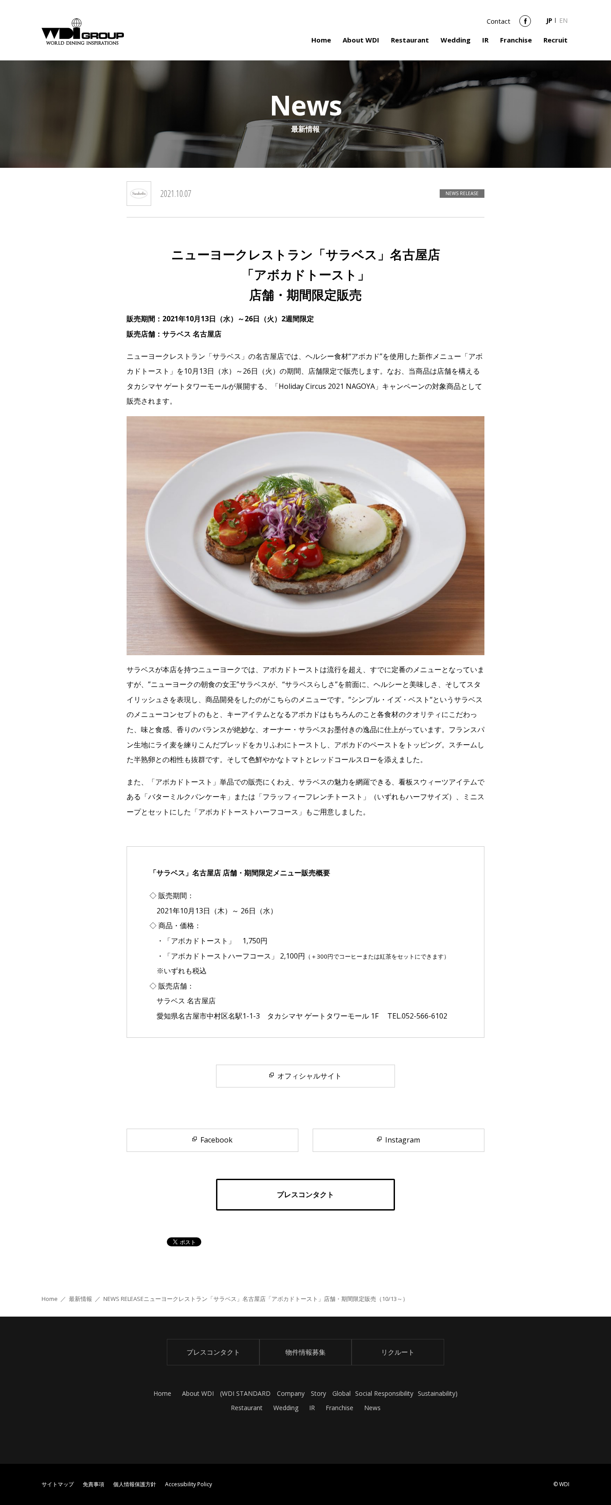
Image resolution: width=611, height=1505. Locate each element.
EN (563, 20)
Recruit (555, 39)
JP (549, 20)
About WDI (361, 39)
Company (291, 1393)
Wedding (456, 39)
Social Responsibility (384, 1393)
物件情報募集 (305, 1351)
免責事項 (93, 1484)
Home (321, 39)
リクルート (398, 1351)
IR (485, 39)
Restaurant (410, 39)
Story (318, 1393)
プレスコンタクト (213, 1351)
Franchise (516, 39)
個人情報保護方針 (134, 1484)
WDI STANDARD (246, 1393)
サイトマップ (58, 1484)
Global (341, 1393)
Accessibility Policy (188, 1484)
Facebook (525, 24)
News (372, 1407)
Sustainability (436, 1393)
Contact (498, 21)
